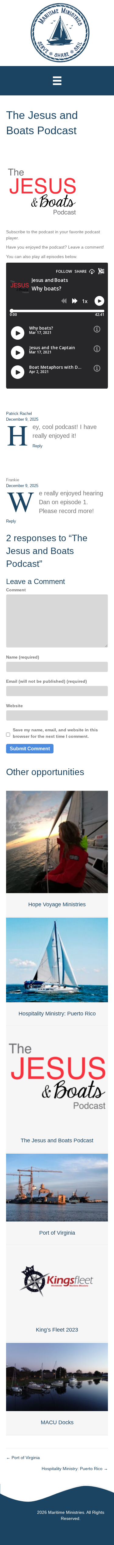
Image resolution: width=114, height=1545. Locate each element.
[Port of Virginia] (57, 1187)
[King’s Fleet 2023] (57, 1281)
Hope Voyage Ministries (57, 904)
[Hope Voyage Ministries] (57, 841)
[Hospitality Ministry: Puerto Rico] (57, 959)
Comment (16, 589)
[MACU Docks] (57, 1376)
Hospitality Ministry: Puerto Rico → (75, 1468)
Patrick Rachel (19, 413)
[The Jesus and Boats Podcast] (57, 1077)
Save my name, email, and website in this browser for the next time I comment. (55, 732)
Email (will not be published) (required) (46, 681)
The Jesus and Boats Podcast (57, 1140)
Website (14, 705)
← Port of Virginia (23, 1457)
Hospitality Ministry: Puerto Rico (57, 1014)
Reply (38, 446)
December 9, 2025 (22, 419)
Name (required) (22, 657)
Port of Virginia (57, 1233)
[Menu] (57, 80)
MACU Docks (57, 1422)
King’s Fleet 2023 (57, 1330)
